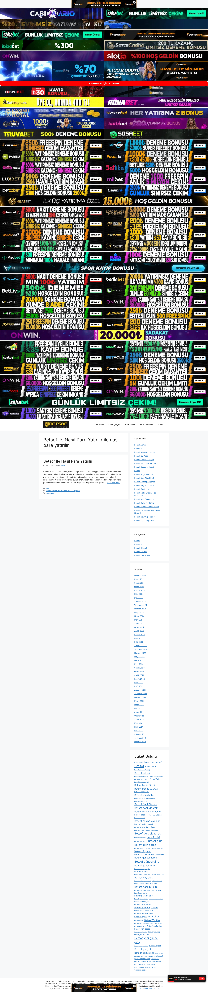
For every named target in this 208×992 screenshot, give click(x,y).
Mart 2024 (139, 620)
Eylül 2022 (138, 686)
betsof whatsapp (140, 926)
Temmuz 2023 (140, 649)
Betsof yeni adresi (142, 929)
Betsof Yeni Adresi (146, 425)
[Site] (52, 145)
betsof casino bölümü (155, 815)
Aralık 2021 (139, 719)
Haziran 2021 (140, 742)
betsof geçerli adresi (140, 837)
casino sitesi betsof (155, 956)
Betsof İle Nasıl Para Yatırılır (67, 461)
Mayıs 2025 (139, 579)
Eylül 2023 (138, 642)
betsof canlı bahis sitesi (141, 801)
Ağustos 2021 (140, 734)
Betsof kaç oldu (143, 877)
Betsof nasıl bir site (146, 886)
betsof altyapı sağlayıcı (156, 776)
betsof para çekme (143, 896)
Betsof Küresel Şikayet (144, 460)
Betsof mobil (139, 884)
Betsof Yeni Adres (154, 926)
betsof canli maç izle (141, 792)
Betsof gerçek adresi (147, 833)
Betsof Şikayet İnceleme (144, 452)
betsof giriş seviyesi (157, 848)
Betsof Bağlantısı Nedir (144, 485)
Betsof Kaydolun (141, 489)
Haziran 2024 (140, 609)
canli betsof (159, 953)
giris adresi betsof (142, 959)
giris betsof (155, 959)
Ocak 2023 (139, 671)
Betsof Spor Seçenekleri (144, 499)
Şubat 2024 (139, 623)
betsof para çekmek (141, 899)
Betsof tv (153, 916)
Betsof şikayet (142, 949)
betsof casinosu (139, 827)
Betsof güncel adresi (145, 857)
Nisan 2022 (139, 705)
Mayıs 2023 (139, 657)
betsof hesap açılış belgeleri (142, 869)
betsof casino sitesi (143, 824)
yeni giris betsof (140, 970)
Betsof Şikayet (113, 425)
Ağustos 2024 (140, 601)
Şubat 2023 (139, 668)
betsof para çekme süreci (156, 899)
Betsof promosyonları (146, 907)
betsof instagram (141, 871)
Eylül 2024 (138, 598)
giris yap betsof (140, 962)
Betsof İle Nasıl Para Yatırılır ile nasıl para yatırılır (63, 491)
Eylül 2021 (138, 731)
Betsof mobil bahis (151, 884)
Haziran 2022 (140, 697)
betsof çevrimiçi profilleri (141, 946)
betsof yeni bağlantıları (140, 932)
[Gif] (104, 201)
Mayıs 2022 (139, 701)
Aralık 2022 (139, 675)
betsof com (151, 827)
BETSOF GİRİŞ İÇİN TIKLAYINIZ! (104, 83)
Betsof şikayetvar (144, 952)
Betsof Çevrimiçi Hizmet (144, 517)
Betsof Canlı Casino (145, 804)
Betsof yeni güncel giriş (146, 940)
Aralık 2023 (139, 631)
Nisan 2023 (139, 660)
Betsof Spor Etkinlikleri (144, 478)
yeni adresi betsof (151, 967)
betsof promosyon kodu (142, 904)
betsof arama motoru (141, 779)
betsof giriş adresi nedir (142, 848)
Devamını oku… (113, 483)
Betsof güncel (140, 854)
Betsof (160, 425)
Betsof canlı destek (146, 808)
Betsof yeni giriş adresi (142, 935)
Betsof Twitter (129, 425)
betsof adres (151, 766)
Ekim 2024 (139, 594)
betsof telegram (140, 917)
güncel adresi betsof (154, 961)
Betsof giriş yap (142, 851)
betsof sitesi (149, 910)
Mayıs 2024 (139, 612)
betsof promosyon (141, 902)
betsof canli (154, 789)
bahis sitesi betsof (153, 762)
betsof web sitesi (156, 923)
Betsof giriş (155, 841)
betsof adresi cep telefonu (141, 776)
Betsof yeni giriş (154, 932)
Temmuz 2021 (140, 738)
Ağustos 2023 (140, 646)
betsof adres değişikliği (142, 770)
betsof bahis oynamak (141, 782)
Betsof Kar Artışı (141, 456)
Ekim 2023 (139, 638)
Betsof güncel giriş (146, 861)
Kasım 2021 (139, 723)
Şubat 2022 (139, 712)
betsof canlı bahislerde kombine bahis (144, 798)
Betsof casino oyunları (147, 821)
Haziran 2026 (140, 575)
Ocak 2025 (139, 587)
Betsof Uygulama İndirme (145, 463)
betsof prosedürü (139, 910)
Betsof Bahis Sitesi (144, 785)
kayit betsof (139, 964)
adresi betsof (138, 762)
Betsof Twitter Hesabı (141, 923)
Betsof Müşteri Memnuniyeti (146, 507)
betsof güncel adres (156, 854)
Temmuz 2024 (140, 605)
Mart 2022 (138, 708)
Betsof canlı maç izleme (147, 811)
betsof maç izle (157, 881)
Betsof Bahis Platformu (144, 503)
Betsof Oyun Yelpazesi (144, 520)
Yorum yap (50, 493)
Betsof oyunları (156, 890)
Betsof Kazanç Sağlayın (144, 482)
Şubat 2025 (139, 583)
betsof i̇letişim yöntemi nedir (142, 874)
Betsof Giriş (99, 425)
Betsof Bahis (155, 779)
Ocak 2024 (139, 627)
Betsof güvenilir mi (144, 865)
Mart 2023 (139, 664)
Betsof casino (140, 815)
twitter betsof (139, 967)
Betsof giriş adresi (145, 844)
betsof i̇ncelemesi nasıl (157, 874)
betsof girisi (153, 837)
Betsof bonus (141, 788)
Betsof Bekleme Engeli (144, 467)
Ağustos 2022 (140, 690)
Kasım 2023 (139, 635)
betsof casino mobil (139, 818)
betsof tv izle (138, 920)
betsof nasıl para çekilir (142, 890)
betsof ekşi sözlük (139, 830)
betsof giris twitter (140, 841)
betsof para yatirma (140, 893)
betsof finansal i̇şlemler (151, 830)
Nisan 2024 (139, 616)
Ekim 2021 (138, 727)
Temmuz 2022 (140, 694)
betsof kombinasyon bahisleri (142, 881)
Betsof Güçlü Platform (143, 474)
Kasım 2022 (139, 679)
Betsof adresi (142, 773)
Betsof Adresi (140, 445)
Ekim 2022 (138, 683)
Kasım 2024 (139, 590)
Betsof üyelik (155, 946)
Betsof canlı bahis (144, 795)
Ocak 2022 (139, 716)
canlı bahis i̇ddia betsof (140, 956)
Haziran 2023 (140, 653)
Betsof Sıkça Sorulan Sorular (143, 913)
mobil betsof (150, 964)
